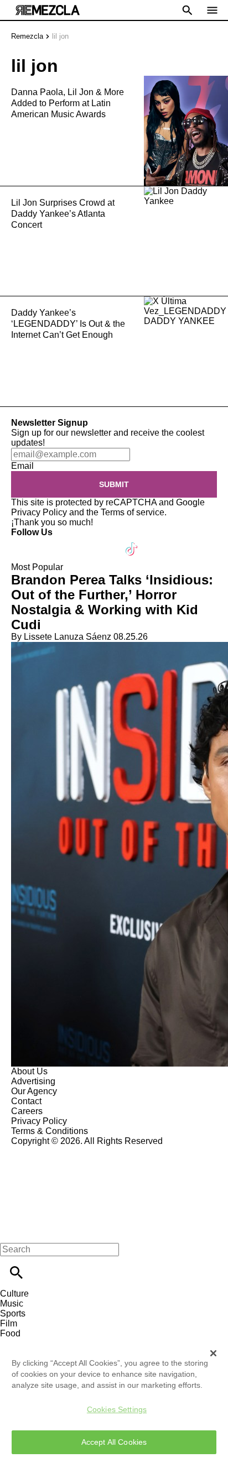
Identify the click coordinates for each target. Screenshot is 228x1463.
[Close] (213, 1353)
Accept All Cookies (114, 1442)
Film (8, 1323)
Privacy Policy (39, 512)
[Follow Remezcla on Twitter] (51, 542)
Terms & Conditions (49, 1131)
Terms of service (132, 512)
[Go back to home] (114, 1186)
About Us (29, 1071)
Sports (12, 1313)
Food (10, 1333)
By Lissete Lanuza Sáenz (61, 636)
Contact (26, 1101)
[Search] (16, 1272)
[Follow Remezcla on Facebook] (24, 542)
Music (11, 1303)
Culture (14, 1293)
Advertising (33, 1081)
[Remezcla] (47, 10)
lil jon (60, 36)
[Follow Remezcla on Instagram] (78, 542)
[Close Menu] (12, 1230)
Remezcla (27, 36)
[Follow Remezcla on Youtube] (106, 542)
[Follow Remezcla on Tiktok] (132, 542)
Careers (27, 1111)
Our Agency (34, 1091)
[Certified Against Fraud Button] (50, 1151)
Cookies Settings (117, 1409)
